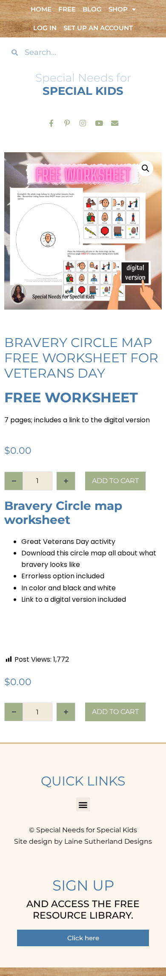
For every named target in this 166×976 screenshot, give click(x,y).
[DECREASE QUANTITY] (13, 481)
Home (41, 9)
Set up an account (98, 28)
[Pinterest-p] (67, 123)
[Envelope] (115, 123)
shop (118, 9)
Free (67, 9)
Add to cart (115, 481)
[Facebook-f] (51, 123)
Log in (45, 28)
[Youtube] (99, 123)
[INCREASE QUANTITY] (66, 481)
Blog (92, 9)
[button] (145, 168)
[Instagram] (83, 123)
